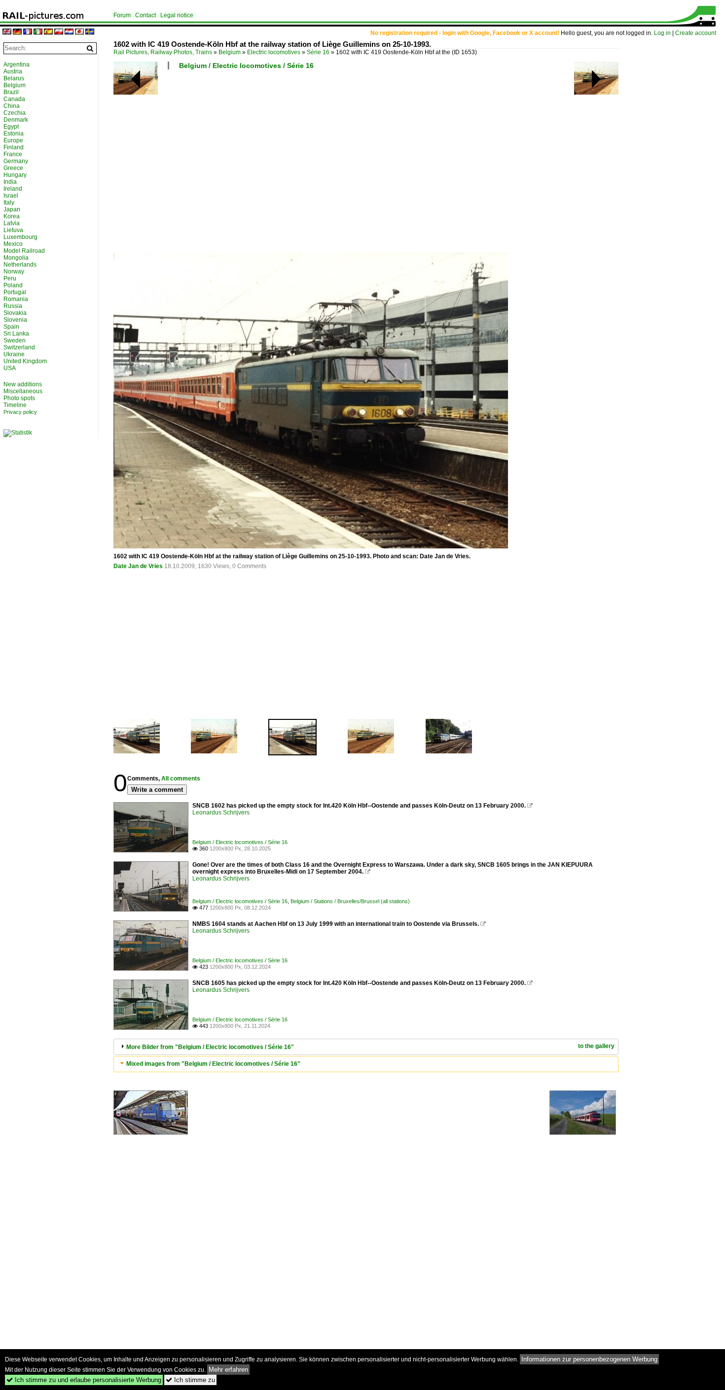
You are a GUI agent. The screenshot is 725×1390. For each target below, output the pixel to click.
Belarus (13, 78)
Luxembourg (20, 237)
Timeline (15, 405)
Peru (9, 278)
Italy (8, 202)
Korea (11, 216)
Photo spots (19, 398)
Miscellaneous (22, 391)
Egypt (11, 126)
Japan (11, 209)
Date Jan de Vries (138, 566)
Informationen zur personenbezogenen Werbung (589, 1359)
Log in (662, 33)
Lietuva (13, 230)
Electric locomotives (273, 52)
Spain (11, 326)
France (12, 154)
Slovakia (15, 312)
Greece (13, 168)
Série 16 (318, 52)
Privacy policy (20, 412)
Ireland (12, 188)
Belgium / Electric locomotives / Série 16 (246, 65)
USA (9, 368)
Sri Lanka (16, 333)
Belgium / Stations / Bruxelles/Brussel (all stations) (350, 901)
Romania (15, 299)
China (11, 105)
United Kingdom (25, 361)
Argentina (16, 64)
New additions (22, 384)
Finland (13, 147)
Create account (695, 33)
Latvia (11, 223)
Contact (145, 15)
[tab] (365, 1047)
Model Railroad (24, 250)
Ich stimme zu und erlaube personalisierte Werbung (83, 1380)
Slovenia (15, 319)
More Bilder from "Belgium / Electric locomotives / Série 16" (210, 1047)
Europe (13, 140)
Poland (13, 285)
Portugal (14, 292)
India (10, 181)
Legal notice (176, 15)
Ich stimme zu (190, 1380)
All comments (180, 778)
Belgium (229, 52)
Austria (12, 71)
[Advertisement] (409, 165)
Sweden (14, 340)
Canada (14, 99)
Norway (13, 271)
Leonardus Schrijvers (221, 812)
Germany (15, 161)
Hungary (15, 174)
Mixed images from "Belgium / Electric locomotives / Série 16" (213, 1063)
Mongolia (16, 257)
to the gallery (596, 1046)
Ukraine (14, 354)
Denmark (15, 119)
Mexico (13, 243)
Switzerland (19, 347)
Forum (122, 15)
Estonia (13, 133)
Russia (12, 306)
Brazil (11, 92)
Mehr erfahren (228, 1369)
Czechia (14, 112)
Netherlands (19, 264)
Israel (10, 195)
